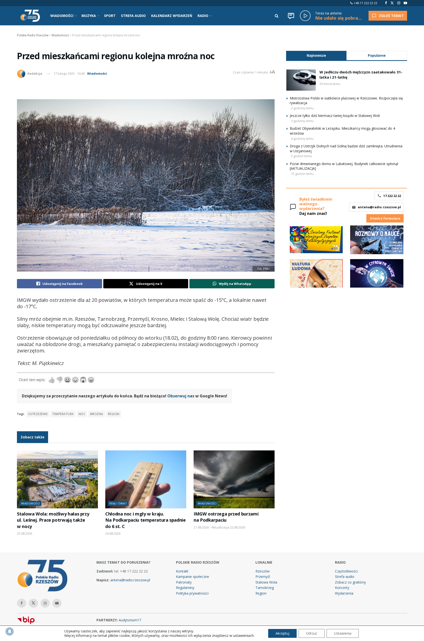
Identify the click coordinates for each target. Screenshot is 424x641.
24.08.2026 (112, 533)
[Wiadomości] (291, 16)
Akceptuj (282, 633)
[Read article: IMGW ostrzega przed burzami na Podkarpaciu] (234, 479)
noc (82, 414)
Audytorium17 (130, 620)
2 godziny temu (302, 108)
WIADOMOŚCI (61, 15)
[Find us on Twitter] (392, 3)
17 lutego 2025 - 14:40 (69, 73)
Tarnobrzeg (264, 587)
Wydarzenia (344, 593)
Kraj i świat (118, 503)
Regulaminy (185, 587)
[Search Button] (276, 15)
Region (260, 593)
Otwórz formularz (385, 218)
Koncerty (342, 587)
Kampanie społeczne (192, 576)
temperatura (63, 414)
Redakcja (34, 73)
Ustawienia (342, 633)
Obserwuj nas (180, 396)
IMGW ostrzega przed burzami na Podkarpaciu (226, 517)
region (113, 414)
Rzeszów (262, 571)
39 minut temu (329, 84)
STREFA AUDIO (133, 15)
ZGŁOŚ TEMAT (391, 15)
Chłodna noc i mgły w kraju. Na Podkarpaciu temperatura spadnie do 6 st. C (145, 520)
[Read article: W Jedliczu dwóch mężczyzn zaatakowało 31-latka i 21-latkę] (301, 80)
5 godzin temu (301, 156)
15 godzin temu (302, 173)
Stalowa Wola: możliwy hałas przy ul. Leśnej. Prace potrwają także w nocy (53, 520)
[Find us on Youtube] (405, 3)
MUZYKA (88, 15)
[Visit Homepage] (30, 15)
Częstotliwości (346, 571)
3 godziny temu (302, 121)
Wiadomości (97, 73)
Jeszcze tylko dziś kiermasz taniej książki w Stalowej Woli (335, 115)
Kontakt (182, 571)
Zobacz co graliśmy (350, 582)
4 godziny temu (302, 138)
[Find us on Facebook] (386, 3)
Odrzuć (311, 633)
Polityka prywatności (192, 593)
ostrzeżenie (38, 414)
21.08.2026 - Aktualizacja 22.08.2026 (219, 527)
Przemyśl (262, 576)
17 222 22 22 (392, 196)
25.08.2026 (24, 533)
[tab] (316, 55)
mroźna (96, 414)
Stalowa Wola (266, 582)
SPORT (110, 15)
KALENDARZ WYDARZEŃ (171, 15)
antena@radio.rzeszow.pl (379, 207)
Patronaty (184, 582)
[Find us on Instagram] (398, 3)
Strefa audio (344, 576)
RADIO (203, 15)
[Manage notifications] (9, 631)
